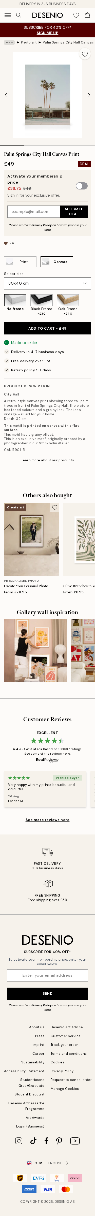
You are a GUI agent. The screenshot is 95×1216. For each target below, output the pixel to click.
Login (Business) (30, 1126)
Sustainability (32, 1062)
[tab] (12, 144)
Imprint (39, 1045)
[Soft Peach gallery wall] (35, 650)
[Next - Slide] (89, 95)
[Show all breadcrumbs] (9, 42)
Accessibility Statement (24, 1071)
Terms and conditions (69, 1053)
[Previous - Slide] (6, 95)
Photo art (29, 42)
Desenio (62, 1201)
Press (40, 1036)
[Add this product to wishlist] (85, 54)
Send (47, 993)
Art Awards (35, 1118)
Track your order (64, 1045)
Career (38, 1053)
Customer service (66, 1036)
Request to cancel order (71, 1080)
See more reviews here (48, 819)
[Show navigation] (7, 15)
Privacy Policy (41, 225)
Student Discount (29, 1094)
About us (36, 1027)
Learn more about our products (47, 460)
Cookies (58, 1062)
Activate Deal (74, 211)
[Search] (18, 15)
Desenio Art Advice (67, 1027)
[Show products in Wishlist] (76, 15)
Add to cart (47, 328)
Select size (14, 273)
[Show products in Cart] (87, 15)
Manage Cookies (65, 1089)
